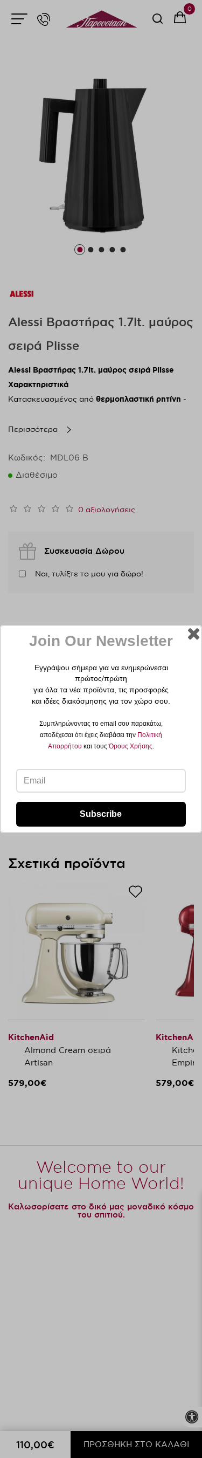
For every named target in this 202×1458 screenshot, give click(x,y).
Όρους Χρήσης (130, 746)
